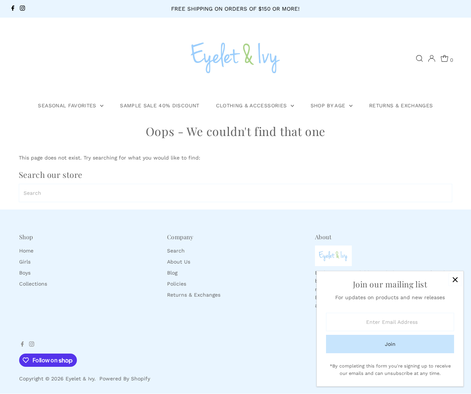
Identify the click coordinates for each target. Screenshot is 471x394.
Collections (33, 284)
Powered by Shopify (124, 379)
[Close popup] (455, 279)
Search (176, 251)
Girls (25, 262)
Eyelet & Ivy (79, 379)
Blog (172, 273)
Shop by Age (329, 105)
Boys (25, 273)
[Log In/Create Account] (431, 58)
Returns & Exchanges (401, 105)
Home (26, 251)
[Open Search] (419, 58)
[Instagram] (22, 9)
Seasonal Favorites (68, 105)
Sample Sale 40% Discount (159, 105)
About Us (178, 262)
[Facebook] (13, 9)
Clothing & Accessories (252, 105)
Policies (176, 284)
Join (390, 344)
